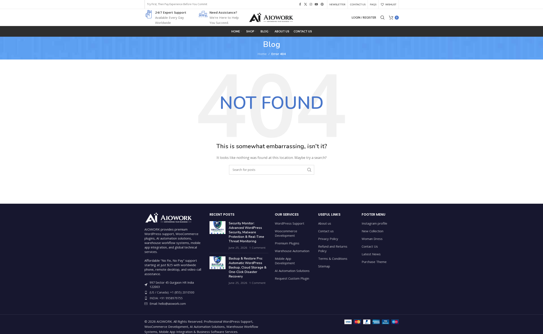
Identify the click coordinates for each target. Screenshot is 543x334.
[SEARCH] (309, 170)
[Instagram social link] (310, 4)
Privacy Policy (328, 239)
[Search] (382, 17)
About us (324, 223)
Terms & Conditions (332, 258)
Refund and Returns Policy (332, 248)
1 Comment (257, 248)
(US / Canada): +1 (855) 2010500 (172, 292)
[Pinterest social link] (322, 4)
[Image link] (167, 217)
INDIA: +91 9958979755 (166, 298)
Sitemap (324, 266)
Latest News (371, 254)
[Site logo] (271, 17)
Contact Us (370, 246)
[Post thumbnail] (218, 235)
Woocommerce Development (286, 233)
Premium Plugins (287, 243)
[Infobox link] (165, 17)
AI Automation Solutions (292, 271)
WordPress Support (289, 223)
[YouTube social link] (316, 4)
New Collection (372, 231)
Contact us (326, 231)
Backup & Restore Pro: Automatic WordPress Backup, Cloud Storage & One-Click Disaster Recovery (247, 267)
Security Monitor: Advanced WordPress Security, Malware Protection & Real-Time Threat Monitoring (246, 232)
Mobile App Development (285, 260)
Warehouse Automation (292, 251)
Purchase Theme (374, 262)
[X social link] (305, 4)
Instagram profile (374, 223)
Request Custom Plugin (292, 278)
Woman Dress (372, 239)
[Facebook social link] (300, 4)
